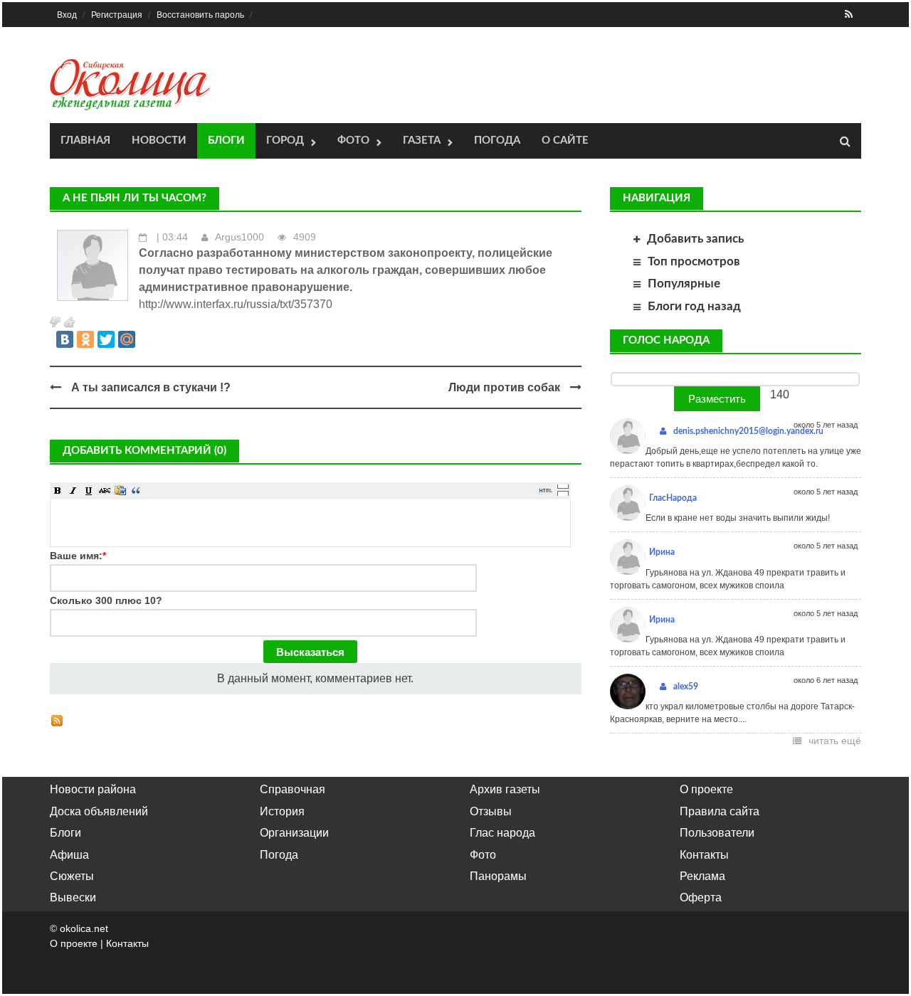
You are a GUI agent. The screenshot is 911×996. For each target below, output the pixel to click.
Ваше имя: (78, 555)
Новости (159, 140)
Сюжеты (72, 876)
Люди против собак (504, 387)
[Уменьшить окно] (563, 493)
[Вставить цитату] (136, 490)
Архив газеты (505, 789)
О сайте (565, 140)
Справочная (292, 789)
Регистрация (116, 15)
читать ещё (835, 740)
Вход (67, 15)
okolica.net (84, 928)
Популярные (684, 283)
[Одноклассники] (85, 339)
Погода (497, 140)
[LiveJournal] (147, 339)
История (282, 811)
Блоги (226, 140)
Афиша (69, 855)
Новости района (93, 789)
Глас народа (502, 833)
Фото (353, 140)
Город (285, 140)
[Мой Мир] (126, 339)
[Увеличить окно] (563, 485)
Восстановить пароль (200, 15)
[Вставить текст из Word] (120, 490)
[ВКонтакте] (64, 339)
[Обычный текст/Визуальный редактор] (546, 490)
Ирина (662, 552)
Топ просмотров (694, 261)
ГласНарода (673, 498)
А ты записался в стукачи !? (151, 387)
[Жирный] (57, 490)
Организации (294, 833)
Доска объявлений (99, 811)
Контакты (704, 855)
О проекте (706, 789)
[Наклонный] (73, 490)
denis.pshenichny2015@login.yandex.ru (748, 431)
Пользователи (717, 833)
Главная (85, 140)
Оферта (701, 897)
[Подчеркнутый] (89, 490)
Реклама (702, 876)
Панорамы (498, 876)
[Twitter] (106, 339)
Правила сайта (719, 811)
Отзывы (491, 811)
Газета (422, 140)
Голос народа (666, 340)
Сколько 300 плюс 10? (106, 600)
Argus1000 (239, 237)
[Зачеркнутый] (104, 490)
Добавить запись (695, 239)
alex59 (685, 686)
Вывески (73, 897)
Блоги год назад (694, 306)
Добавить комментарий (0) (144, 450)
